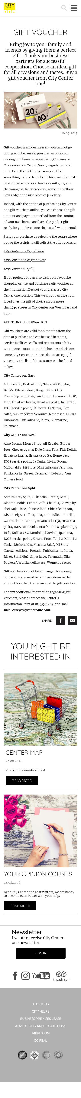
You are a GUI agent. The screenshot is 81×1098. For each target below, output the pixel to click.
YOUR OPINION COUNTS (38, 874)
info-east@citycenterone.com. (27, 610)
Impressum (40, 1033)
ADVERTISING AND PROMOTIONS (40, 1026)
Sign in (41, 953)
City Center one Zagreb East (24, 251)
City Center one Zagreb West (24, 260)
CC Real (40, 1040)
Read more (22, 780)
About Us (40, 1004)
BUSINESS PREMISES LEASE (40, 1018)
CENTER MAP (24, 752)
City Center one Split (18, 269)
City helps (40, 1011)
